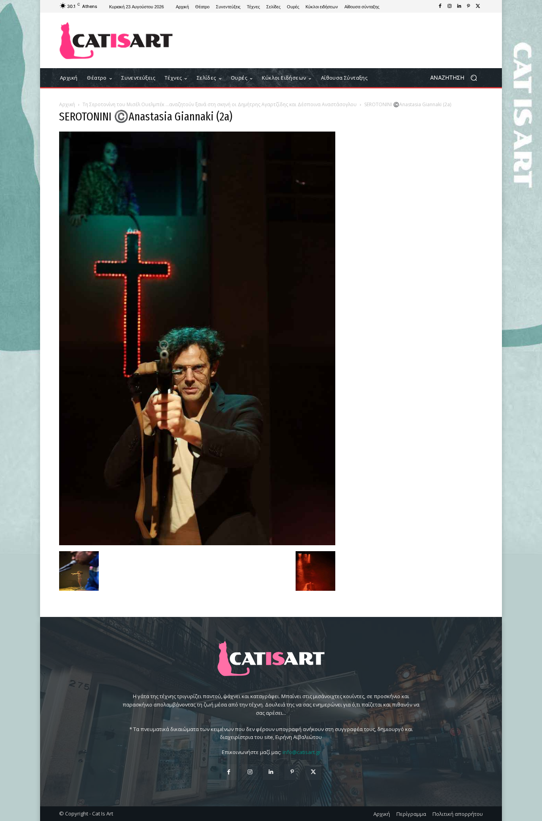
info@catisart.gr (302, 752)
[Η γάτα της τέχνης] (116, 40)
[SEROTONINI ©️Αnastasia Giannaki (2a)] (197, 543)
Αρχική (67, 104)
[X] (478, 6)
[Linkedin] (459, 6)
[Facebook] (440, 6)
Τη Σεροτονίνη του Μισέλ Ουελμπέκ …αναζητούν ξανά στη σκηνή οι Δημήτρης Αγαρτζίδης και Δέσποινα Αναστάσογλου (220, 104)
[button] (456, 78)
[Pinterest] (468, 6)
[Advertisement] (336, 40)
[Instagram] (449, 6)
